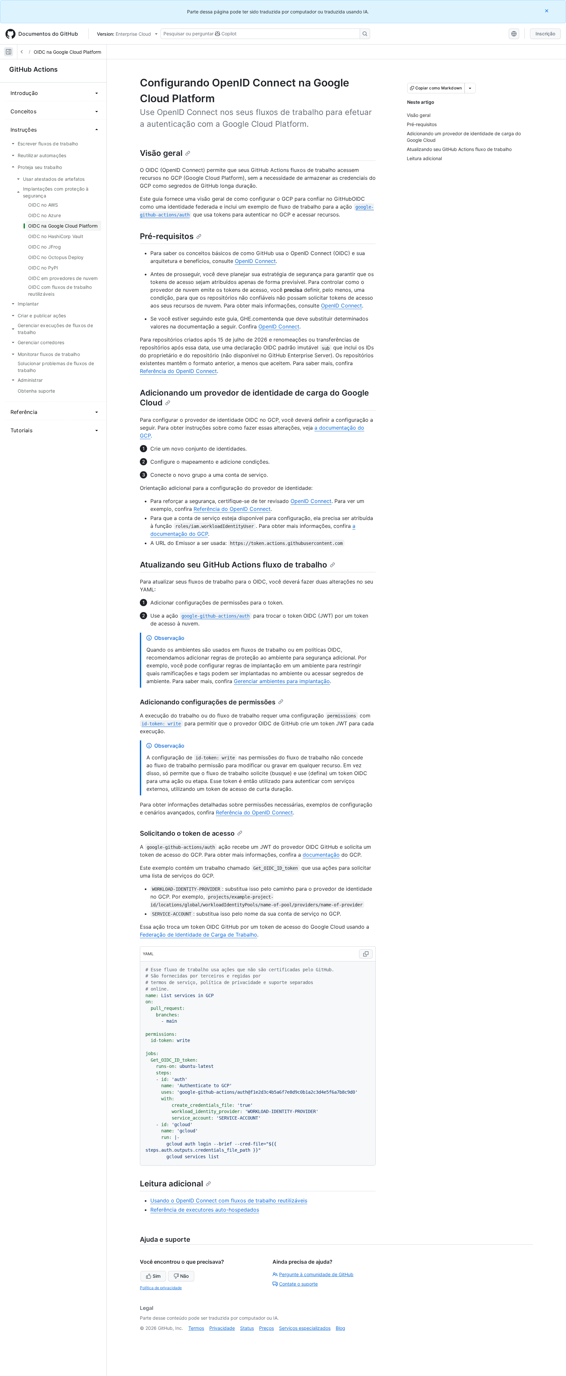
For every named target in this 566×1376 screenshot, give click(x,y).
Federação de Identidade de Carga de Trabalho (198, 934)
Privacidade (222, 1328)
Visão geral (161, 153)
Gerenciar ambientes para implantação (282, 681)
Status (247, 1328)
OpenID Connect (255, 261)
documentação (321, 854)
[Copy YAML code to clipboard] (366, 953)
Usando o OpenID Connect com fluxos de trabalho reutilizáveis (228, 1200)
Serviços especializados (304, 1328)
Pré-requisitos (167, 236)
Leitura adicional (171, 1183)
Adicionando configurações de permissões (207, 702)
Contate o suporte (298, 1284)
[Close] (547, 10)
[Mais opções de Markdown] (470, 88)
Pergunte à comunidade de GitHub (316, 1274)
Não (184, 1276)
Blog (340, 1328)
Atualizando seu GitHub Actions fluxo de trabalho (233, 564)
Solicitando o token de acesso (187, 833)
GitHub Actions (33, 69)
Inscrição (545, 33)
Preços (266, 1328)
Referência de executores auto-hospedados (204, 1209)
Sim (156, 1276)
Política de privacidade (161, 1287)
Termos (196, 1328)
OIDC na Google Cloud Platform (67, 52)
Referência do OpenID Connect (178, 371)
